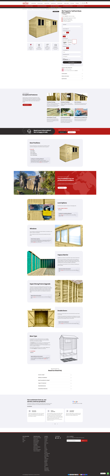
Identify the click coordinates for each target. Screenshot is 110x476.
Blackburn (45, 461)
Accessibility (35, 444)
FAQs (23, 441)
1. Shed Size (64, 24)
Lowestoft (46, 465)
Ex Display (77, 3)
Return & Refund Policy (37, 449)
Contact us (71, 132)
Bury (45, 466)
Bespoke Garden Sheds (37, 437)
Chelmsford (46, 458)
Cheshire (45, 439)
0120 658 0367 (67, 0)
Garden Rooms (53, 3)
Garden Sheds (33, 3)
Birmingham (46, 437)
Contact (24, 440)
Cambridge (46, 454)
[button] (86, 3)
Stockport (46, 460)
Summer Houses (40, 3)
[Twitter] (58, 438)
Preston (45, 448)
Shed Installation (36, 441)
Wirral (45, 444)
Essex (45, 445)
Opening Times (44, 0)
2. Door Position (72, 28)
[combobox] (81, 3)
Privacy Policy (35, 448)
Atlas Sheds (26, 3)
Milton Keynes (46, 456)
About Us (24, 437)
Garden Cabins (66, 3)
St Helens (45, 449)
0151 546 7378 (51, 0)
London (45, 441)
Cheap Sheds (35, 439)
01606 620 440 (58, 0)
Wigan (45, 457)
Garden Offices (46, 3)
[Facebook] (55, 438)
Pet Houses (72, 3)
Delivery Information (65, 76)
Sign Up (83, 440)
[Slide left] (52, 424)
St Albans (45, 452)
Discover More (26, 104)
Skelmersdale (46, 469)
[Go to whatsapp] (108, 473)
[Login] (84, 3)
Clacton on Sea (46, 470)
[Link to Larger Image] (43, 26)
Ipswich (45, 450)
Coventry (45, 440)
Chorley (45, 462)
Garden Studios (59, 3)
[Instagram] (60, 438)
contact (40, 162)
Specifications (64, 78)
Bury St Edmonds (47, 453)
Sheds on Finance (36, 440)
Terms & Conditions (36, 450)
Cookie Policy (35, 445)
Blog (23, 439)
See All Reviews (29, 406)
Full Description (64, 73)
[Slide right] (57, 424)
